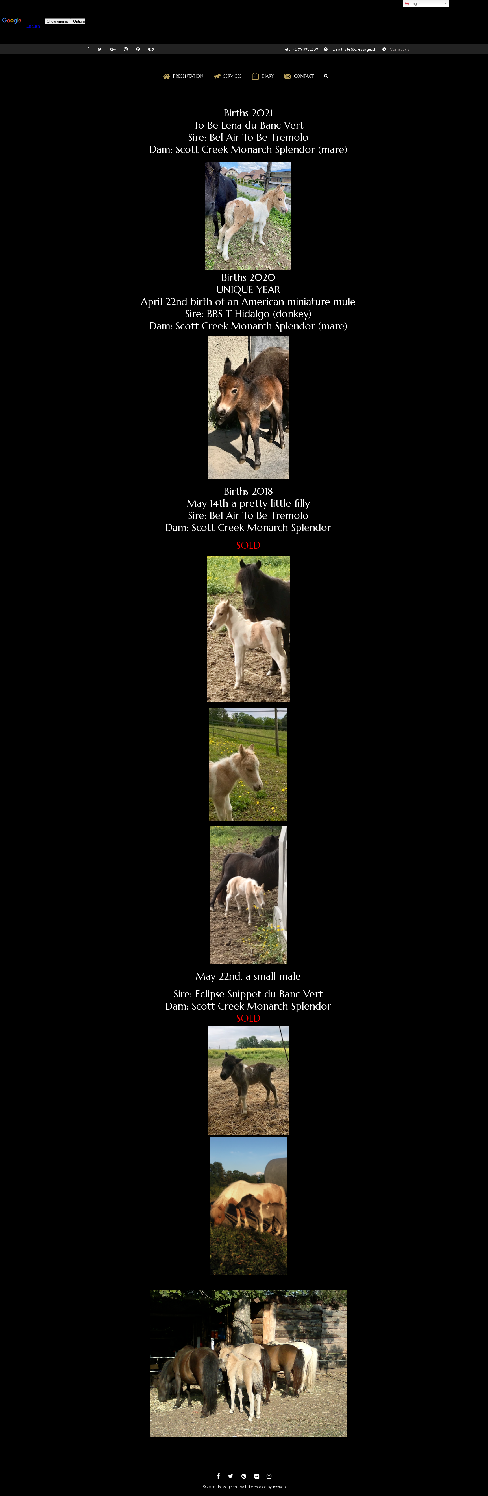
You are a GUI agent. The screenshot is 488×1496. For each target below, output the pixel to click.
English (415, 3)
